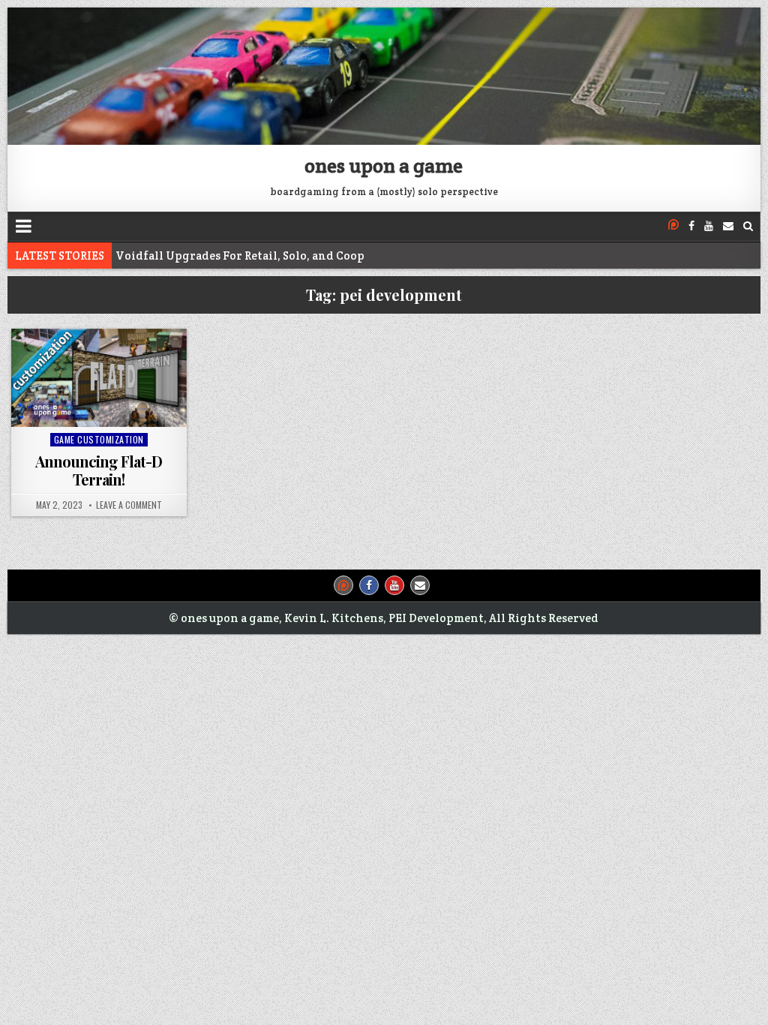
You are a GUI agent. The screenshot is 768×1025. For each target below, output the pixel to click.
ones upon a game (383, 165)
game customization (99, 439)
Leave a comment (129, 504)
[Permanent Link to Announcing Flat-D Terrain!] (98, 378)
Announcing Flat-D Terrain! (98, 470)
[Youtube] (708, 226)
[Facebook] (691, 226)
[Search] (748, 226)
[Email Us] (728, 226)
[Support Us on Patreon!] (673, 226)
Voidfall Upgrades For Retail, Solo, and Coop (240, 255)
